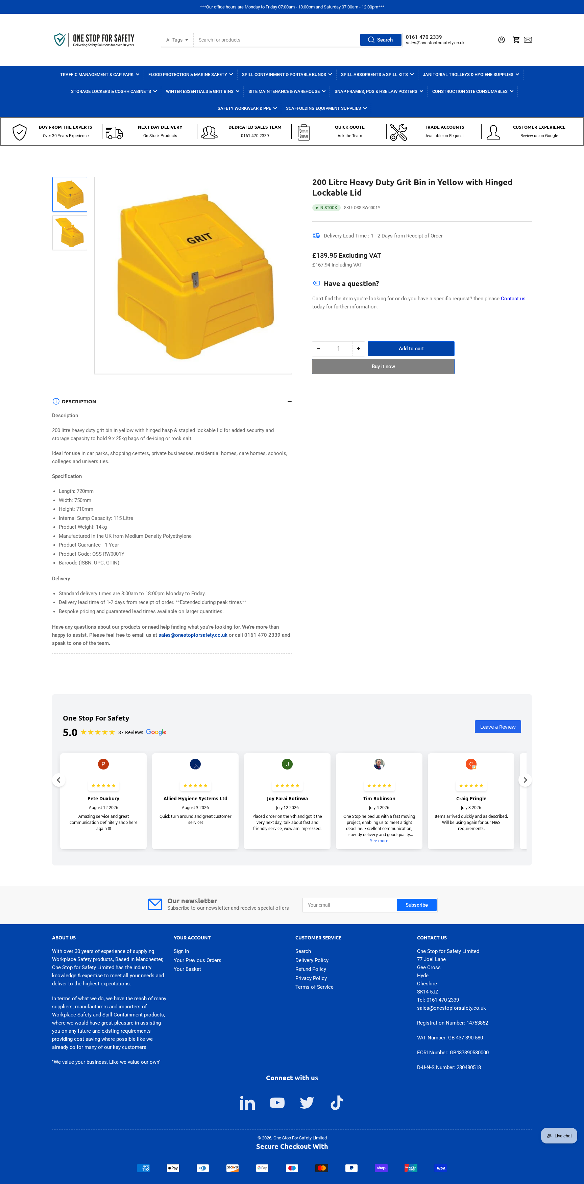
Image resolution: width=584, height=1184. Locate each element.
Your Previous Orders (197, 960)
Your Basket (187, 969)
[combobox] (298, 40)
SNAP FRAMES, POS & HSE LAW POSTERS (376, 91)
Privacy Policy (311, 978)
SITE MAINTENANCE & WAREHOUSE (284, 91)
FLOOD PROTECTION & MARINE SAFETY (187, 74)
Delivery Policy (311, 960)
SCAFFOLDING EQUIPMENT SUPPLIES (323, 108)
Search (385, 40)
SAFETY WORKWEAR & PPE (244, 108)
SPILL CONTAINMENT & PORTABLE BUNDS (284, 74)
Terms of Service (314, 987)
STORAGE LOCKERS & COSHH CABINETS (111, 91)
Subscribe (417, 905)
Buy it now (383, 366)
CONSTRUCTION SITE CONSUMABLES (470, 91)
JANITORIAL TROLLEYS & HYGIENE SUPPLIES (468, 74)
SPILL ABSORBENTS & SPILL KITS (374, 74)
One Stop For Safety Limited (300, 1137)
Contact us (513, 299)
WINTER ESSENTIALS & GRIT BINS (200, 91)
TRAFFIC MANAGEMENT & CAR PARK (96, 74)
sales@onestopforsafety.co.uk (435, 42)
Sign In (181, 951)
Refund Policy (310, 969)
